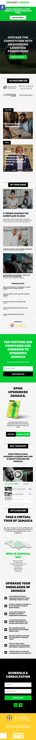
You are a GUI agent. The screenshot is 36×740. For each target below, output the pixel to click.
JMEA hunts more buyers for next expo (15, 308)
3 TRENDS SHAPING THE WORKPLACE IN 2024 (16, 214)
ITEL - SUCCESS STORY (18, 499)
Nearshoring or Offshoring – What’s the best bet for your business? (16, 276)
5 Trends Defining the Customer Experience (17, 249)
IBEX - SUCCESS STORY (18, 494)
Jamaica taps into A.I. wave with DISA (14, 301)
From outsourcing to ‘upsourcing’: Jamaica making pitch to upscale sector (15, 158)
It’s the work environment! (13, 125)
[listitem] (15, 545)
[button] (2, 7)
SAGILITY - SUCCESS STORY (19, 489)
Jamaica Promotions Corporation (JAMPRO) (13, 250)
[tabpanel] (18, 474)
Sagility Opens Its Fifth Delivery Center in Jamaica (16, 294)
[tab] (18, 489)
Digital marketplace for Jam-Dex (13, 314)
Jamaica (5, 289)
